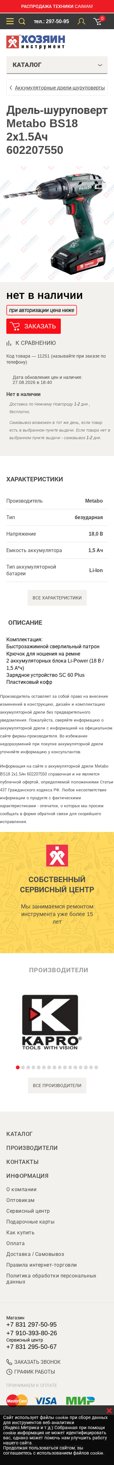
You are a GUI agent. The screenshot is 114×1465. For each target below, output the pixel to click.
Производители (32, 1148)
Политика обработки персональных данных (51, 1278)
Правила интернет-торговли (41, 1265)
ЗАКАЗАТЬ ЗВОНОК (37, 1362)
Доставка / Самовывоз (35, 1254)
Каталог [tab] (27, 64)
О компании (21, 1189)
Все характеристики (57, 597)
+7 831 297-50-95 (31, 1324)
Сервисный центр (28, 1211)
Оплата (15, 1243)
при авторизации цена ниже (41, 310)
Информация (27, 1176)
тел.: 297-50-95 (51, 21)
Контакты (22, 1162)
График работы (34, 1372)
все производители (57, 1085)
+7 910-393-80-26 (31, 1333)
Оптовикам (20, 1200)
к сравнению (36, 343)
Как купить (20, 1232)
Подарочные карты (30, 1221)
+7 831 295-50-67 (31, 1346)
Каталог (19, 1134)
